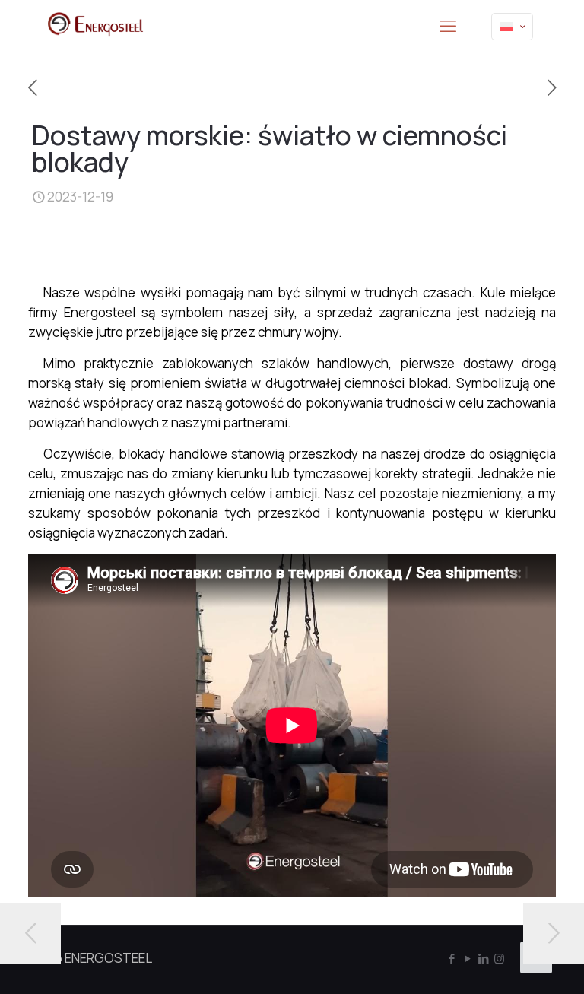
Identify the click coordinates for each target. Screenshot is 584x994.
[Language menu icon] (512, 26)
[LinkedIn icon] (483, 959)
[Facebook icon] (451, 959)
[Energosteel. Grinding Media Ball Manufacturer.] (95, 26)
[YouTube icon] (467, 959)
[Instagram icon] (499, 959)
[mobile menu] (448, 27)
